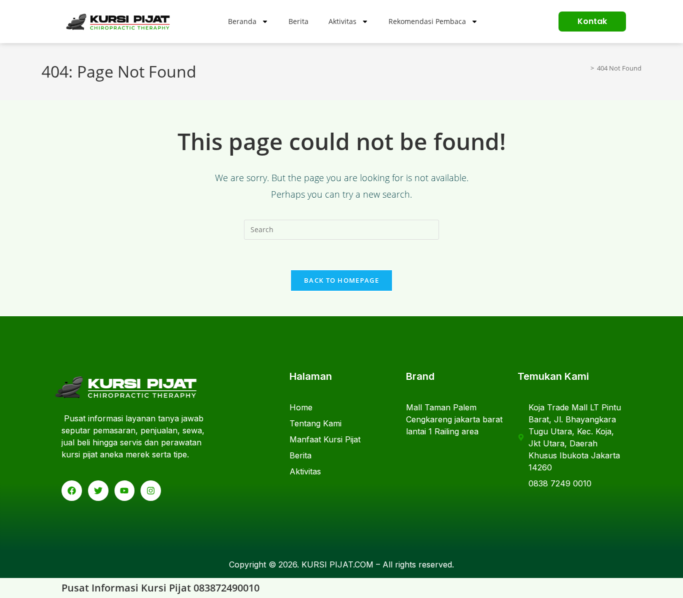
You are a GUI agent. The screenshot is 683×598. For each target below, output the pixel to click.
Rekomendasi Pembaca (427, 21)
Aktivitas (342, 21)
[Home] (585, 68)
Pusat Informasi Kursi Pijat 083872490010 (161, 587)
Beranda (242, 21)
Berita (298, 21)
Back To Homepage (341, 280)
